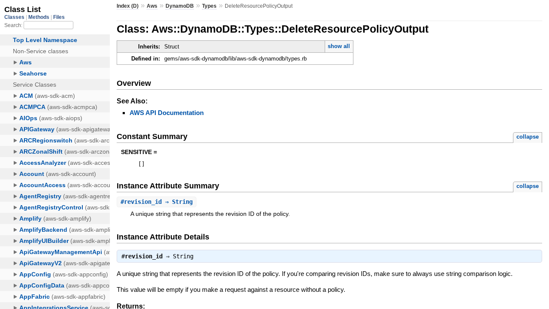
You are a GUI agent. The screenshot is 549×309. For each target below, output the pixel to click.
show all (339, 46)
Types (209, 6)
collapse (527, 136)
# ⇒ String (157, 201)
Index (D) (128, 6)
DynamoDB (180, 6)
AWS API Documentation (167, 112)
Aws (152, 6)
